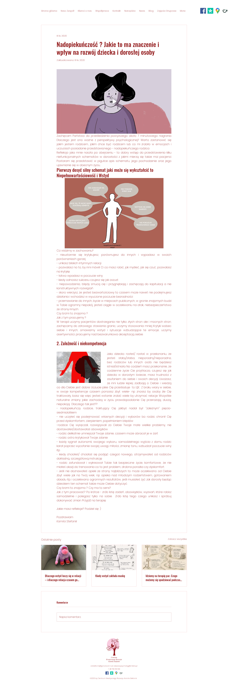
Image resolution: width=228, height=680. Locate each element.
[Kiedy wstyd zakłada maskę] (114, 557)
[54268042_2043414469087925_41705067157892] (210, 11)
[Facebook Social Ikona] (203, 11)
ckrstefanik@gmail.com (100, 666)
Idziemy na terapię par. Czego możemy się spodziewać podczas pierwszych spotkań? (163, 578)
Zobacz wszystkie (177, 539)
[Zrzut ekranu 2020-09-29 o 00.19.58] (218, 11)
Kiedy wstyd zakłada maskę (110, 576)
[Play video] (114, 101)
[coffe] (225, 11)
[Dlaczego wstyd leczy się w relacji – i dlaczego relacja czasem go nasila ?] (63, 557)
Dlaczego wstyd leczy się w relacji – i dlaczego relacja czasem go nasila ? (63, 578)
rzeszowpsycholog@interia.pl (125, 666)
